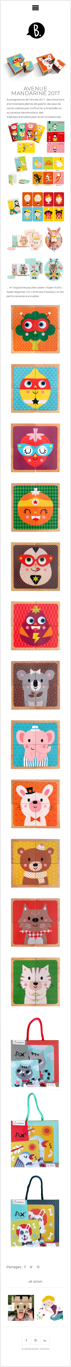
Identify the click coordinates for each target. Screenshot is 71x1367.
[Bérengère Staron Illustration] (35, 31)
